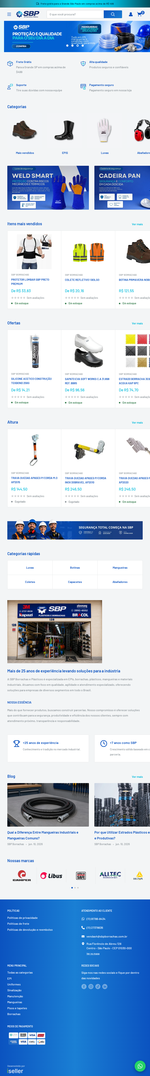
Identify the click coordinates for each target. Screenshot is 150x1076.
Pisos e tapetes (17, 1008)
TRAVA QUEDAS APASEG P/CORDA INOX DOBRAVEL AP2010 (85, 480)
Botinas (75, 567)
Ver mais (137, 224)
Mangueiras (120, 567)
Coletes (30, 581)
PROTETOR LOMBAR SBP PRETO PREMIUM (30, 281)
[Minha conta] (131, 14)
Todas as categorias (20, 972)
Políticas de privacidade (22, 917)
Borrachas (13, 1014)
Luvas (30, 567)
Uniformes (14, 984)
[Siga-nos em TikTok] (97, 986)
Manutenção (15, 996)
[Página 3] (78, 887)
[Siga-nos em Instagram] (90, 986)
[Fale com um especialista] (140, 1066)
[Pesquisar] (113, 14)
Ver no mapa (93, 953)
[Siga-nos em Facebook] (84, 986)
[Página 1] (72, 887)
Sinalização (14, 990)
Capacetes (75, 581)
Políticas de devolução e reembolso (30, 929)
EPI (9, 978)
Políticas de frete (18, 923)
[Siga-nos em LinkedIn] (104, 986)
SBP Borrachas (20, 274)
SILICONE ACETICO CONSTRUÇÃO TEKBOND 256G (31, 381)
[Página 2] (75, 887)
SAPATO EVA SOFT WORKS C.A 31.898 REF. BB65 (87, 381)
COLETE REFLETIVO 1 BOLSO (82, 279)
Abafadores (120, 581)
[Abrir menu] (9, 14)
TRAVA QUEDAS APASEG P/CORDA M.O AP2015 (34, 480)
